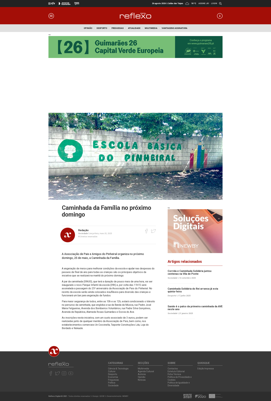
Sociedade (113, 385)
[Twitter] (153, 231)
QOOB (101, 396)
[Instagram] (64, 373)
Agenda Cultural (146, 371)
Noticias (142, 380)
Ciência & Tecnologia (118, 368)
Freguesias (119, 28)
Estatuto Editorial (176, 371)
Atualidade (135, 28)
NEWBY (125, 396)
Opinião (89, 28)
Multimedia (152, 28)
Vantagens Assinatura (174, 28)
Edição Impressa (205, 368)
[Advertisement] (135, 85)
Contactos (173, 368)
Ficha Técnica (174, 374)
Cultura (111, 371)
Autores (142, 374)
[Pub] (195, 231)
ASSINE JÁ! (203, 3)
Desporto (103, 28)
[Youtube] (70, 373)
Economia (113, 377)
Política (111, 382)
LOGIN (214, 3)
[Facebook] (146, 231)
